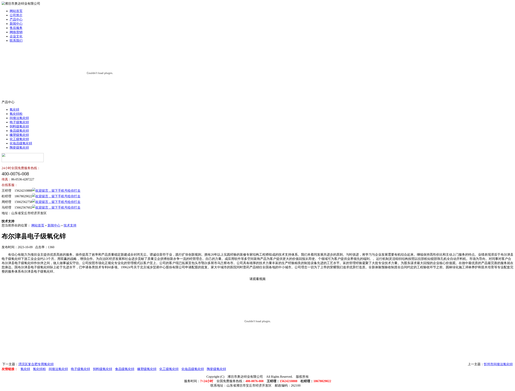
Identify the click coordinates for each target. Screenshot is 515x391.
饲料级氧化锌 (19, 126)
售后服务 (16, 28)
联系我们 (16, 40)
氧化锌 (14, 109)
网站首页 (16, 11)
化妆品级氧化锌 (21, 143)
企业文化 (16, 36)
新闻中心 (16, 23)
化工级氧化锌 (19, 139)
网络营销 (16, 32)
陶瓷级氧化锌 (19, 147)
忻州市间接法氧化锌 (498, 364)
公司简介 (16, 15)
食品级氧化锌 (19, 130)
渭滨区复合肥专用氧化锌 (36, 364)
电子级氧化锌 (19, 122)
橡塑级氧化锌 (19, 135)
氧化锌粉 (16, 113)
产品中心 (16, 19)
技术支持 (70, 225)
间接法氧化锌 (19, 118)
